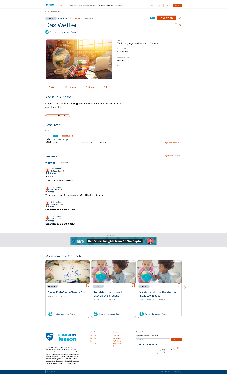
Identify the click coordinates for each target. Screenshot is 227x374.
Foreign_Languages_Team (63, 32)
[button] (185, 288)
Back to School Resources (87, 5)
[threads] (153, 344)
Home (47, 12)
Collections (116, 335)
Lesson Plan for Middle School (57, 116)
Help (91, 341)
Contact (93, 344)
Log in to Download (171, 143)
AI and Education (72, 5)
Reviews (90, 87)
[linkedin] (143, 344)
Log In (168, 5)
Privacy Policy (177, 372)
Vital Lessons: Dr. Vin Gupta (105, 5)
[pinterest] (147, 344)
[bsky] (156, 344)
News (114, 346)
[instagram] (140, 344)
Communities (117, 338)
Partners (93, 338)
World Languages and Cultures (132, 43)
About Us (93, 335)
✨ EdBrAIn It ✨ (120, 5)
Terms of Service (165, 372)
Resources (70, 87)
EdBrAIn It (168, 17)
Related (107, 87)
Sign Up (177, 5)
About (52, 86)
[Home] (49, 5)
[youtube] (150, 344)
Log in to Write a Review (172, 156)
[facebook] (137, 344)
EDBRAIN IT (66, 136)
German (154, 43)
